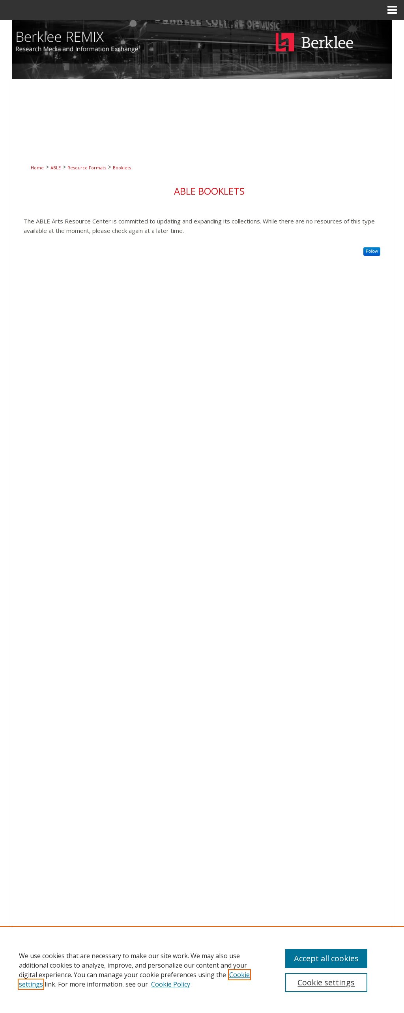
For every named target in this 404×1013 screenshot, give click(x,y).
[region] (202, 969)
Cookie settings (326, 982)
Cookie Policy (170, 984)
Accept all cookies (326, 958)
